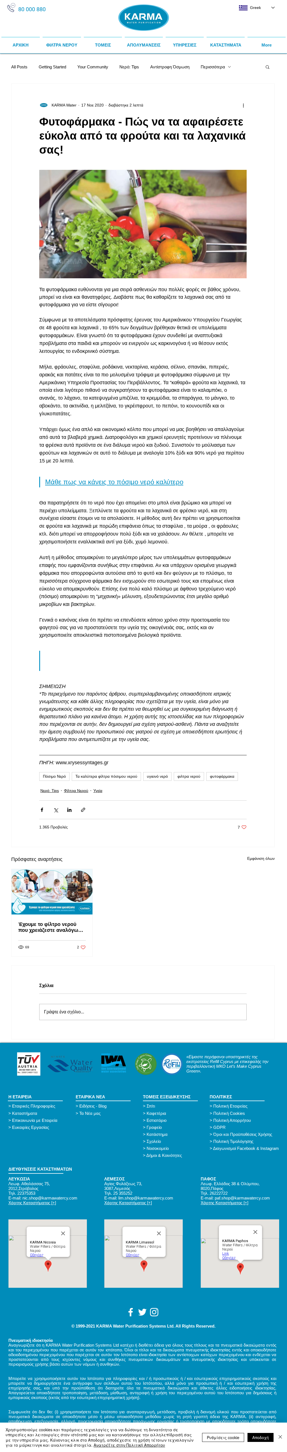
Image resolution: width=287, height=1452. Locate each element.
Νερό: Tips (129, 66)
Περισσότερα (213, 66)
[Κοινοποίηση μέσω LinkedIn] (69, 809)
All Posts (19, 66)
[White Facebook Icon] (130, 1312)
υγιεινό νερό (157, 776)
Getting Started (52, 66)
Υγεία (97, 790)
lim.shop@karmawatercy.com (145, 1198)
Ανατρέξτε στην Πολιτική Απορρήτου (129, 1445)
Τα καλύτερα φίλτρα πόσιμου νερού (106, 776)
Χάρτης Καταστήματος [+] (32, 1202)
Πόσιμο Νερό (54, 776)
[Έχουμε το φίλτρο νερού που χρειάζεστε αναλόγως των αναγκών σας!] (51, 891)
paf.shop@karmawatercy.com (242, 1198)
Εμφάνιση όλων (261, 858)
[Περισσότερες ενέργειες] (243, 105)
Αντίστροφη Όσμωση (169, 66)
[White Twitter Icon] (142, 1312)
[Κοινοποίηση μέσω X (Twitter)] (55, 809)
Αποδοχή (260, 1437)
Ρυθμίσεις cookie (223, 1437)
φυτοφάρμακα (222, 776)
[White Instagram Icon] (154, 1312)
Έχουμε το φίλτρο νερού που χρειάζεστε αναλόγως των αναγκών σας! (49, 927)
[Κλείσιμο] (280, 1437)
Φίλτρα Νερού (76, 790)
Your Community (92, 66)
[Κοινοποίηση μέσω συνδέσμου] (83, 809)
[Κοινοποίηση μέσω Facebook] (42, 809)
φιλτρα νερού (188, 776)
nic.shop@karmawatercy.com (49, 1198)
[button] (102, 42)
